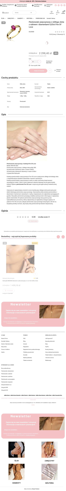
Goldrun (33, 404)
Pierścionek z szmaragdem (8, 379)
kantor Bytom (33, 399)
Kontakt (25, 355)
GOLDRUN (31, 31)
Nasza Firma (4, 338)
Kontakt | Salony (5, 341)
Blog (24, 341)
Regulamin (19, 321)
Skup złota (4, 346)
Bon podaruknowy (5, 368)
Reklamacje (48, 360)
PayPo (47, 346)
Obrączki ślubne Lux (6, 384)
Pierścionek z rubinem (6, 373)
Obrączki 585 (4, 387)
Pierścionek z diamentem (7, 371)
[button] (34, 12)
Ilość (30, 58)
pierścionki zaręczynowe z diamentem (16, 398)
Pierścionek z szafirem (6, 376)
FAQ (24, 338)
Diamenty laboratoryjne (8, 278)
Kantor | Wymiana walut (7, 344)
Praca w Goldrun (5, 349)
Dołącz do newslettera (10, 318)
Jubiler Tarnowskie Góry (57, 395)
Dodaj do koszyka (39, 71)
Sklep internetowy (31, 488)
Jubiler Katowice (31, 395)
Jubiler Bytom (7, 395)
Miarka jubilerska (27, 357)
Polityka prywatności (28, 352)
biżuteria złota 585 (37, 398)
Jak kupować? (49, 338)
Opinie (2, 352)
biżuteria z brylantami (28, 398)
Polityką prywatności (30, 323)
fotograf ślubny (52, 398)
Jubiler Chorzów (24, 395)
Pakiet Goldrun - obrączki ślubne (53, 355)
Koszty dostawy (49, 349)
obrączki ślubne (4, 398)
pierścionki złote (45, 398)
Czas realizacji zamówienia (52, 352)
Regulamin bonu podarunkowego (31, 349)
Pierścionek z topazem (6, 382)
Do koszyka (10, 290)
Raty (46, 344)
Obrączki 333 (4, 390)
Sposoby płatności (50, 341)
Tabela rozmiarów (27, 360)
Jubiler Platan (49, 395)
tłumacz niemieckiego (60, 398)
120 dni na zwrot (49, 357)
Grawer (25, 344)
